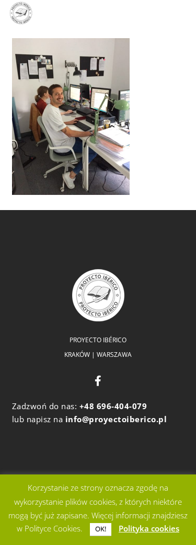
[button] (89, 13)
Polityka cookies (149, 528)
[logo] (21, 13)
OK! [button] (100, 529)
